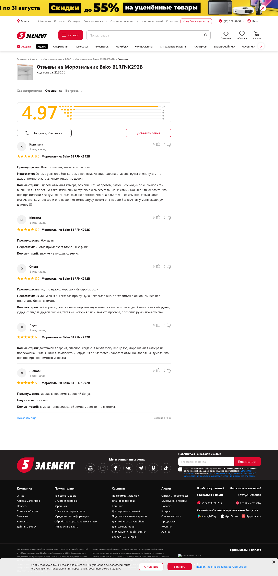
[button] (261, 46)
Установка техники (123, 501)
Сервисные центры (124, 537)
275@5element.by (250, 503)
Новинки (166, 526)
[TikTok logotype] (166, 468)
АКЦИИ (26, 46)
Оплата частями (171, 516)
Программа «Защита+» (126, 495)
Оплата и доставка (122, 21)
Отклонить (151, 566)
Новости (22, 506)
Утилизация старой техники (129, 531)
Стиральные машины (173, 46)
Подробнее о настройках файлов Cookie (221, 566)
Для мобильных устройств (128, 521)
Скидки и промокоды (174, 495)
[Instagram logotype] (103, 468)
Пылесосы (81, 46)
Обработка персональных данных (76, 521)
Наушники (248, 46)
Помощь (59, 21)
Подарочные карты (95, 21)
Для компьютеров (123, 526)
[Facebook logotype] (115, 468)
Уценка (42, 46)
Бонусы (165, 511)
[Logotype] (32, 35)
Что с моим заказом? (150, 21)
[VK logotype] (128, 468)
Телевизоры (101, 46)
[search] (205, 35)
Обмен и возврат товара (70, 511)
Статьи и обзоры (27, 511)
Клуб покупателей (210, 488)
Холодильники (144, 46)
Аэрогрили (200, 46)
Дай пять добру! (27, 526)
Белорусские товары (174, 501)
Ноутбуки (122, 46)
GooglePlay (209, 516)
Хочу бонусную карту (196, 21)
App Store (231, 516)
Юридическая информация (72, 516)
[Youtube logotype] (90, 468)
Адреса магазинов (28, 501)
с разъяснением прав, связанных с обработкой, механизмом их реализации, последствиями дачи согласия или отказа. (220, 475)
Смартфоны (60, 46)
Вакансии (22, 516)
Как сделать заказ (65, 495)
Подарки (166, 506)
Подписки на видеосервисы (129, 516)
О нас (20, 495)
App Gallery (253, 516)
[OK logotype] (153, 468)
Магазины (44, 21)
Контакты (172, 21)
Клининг (117, 506)
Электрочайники (224, 46)
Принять (179, 566)
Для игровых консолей (126, 511)
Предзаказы (168, 521)
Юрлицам (74, 21)
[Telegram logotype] (141, 468)
